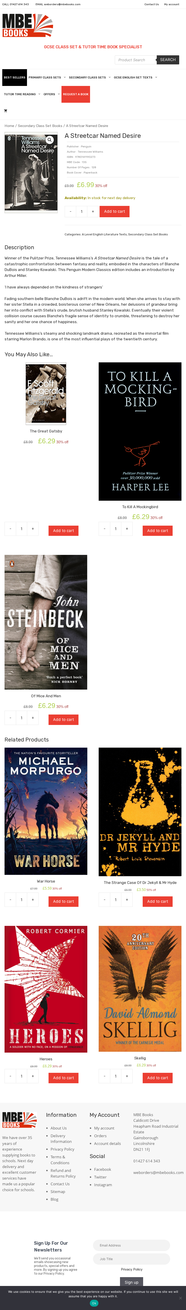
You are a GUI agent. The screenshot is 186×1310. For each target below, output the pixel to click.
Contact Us (151, 4)
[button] (50, 140)
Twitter (100, 1177)
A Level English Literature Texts (104, 234)
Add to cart (114, 211)
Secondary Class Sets (87, 77)
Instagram (103, 1184)
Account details (107, 1143)
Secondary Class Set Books (40, 126)
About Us (59, 1128)
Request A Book (75, 94)
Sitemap (58, 1191)
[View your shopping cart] (5, 111)
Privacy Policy (62, 1149)
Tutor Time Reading (20, 94)
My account (171, 4)
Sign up (131, 1282)
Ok (94, 1303)
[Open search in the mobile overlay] (147, 59)
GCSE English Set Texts (133, 77)
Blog (54, 1199)
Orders (100, 1135)
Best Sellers (14, 77)
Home (9, 126)
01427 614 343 (19, 4)
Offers (49, 94)
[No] (180, 1298)
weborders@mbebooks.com (62, 4)
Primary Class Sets (45, 77)
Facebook (102, 1169)
